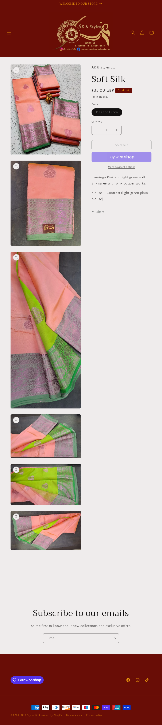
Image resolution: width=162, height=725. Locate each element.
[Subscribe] (114, 638)
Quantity (97, 121)
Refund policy (74, 715)
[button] (9, 32)
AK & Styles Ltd (30, 715)
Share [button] (100, 212)
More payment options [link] (121, 167)
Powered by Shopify (50, 715)
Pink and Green (109, 113)
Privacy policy (94, 715)
